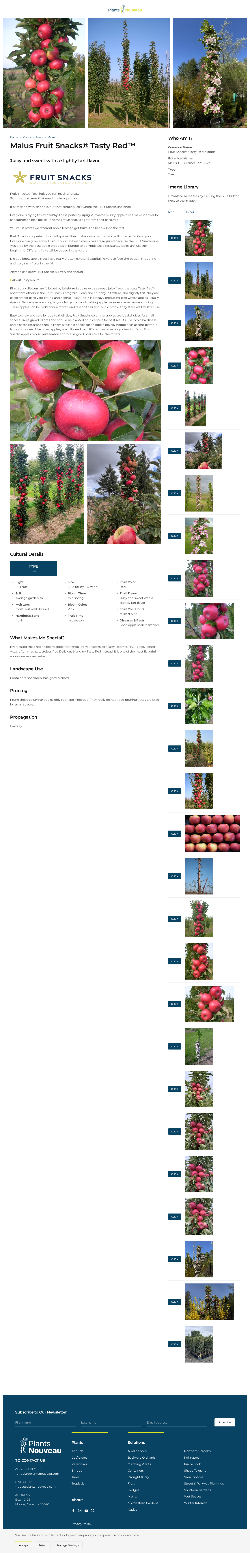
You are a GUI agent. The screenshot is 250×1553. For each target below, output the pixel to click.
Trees (75, 1477)
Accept (23, 1545)
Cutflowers (79, 1457)
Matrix (132, 1496)
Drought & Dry (138, 1477)
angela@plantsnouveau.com (38, 1473)
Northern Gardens (197, 1451)
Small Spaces (193, 1477)
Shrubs (77, 1470)
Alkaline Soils (137, 1451)
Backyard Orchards (142, 1457)
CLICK (174, 237)
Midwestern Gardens (143, 1503)
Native (132, 1509)
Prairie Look (192, 1464)
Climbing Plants (139, 1464)
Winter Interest (195, 1503)
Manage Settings (68, 1545)
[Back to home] (125, 9)
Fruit (131, 1483)
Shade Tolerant (195, 1470)
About (77, 1500)
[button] (12, 9)
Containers (136, 1470)
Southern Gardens (197, 1490)
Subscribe (224, 1422)
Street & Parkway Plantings (204, 1483)
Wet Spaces (193, 1496)
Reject (42, 1545)
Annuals (77, 1451)
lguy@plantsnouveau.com (36, 1486)
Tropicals (78, 1483)
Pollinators (191, 1457)
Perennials (79, 1464)
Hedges (133, 1490)
